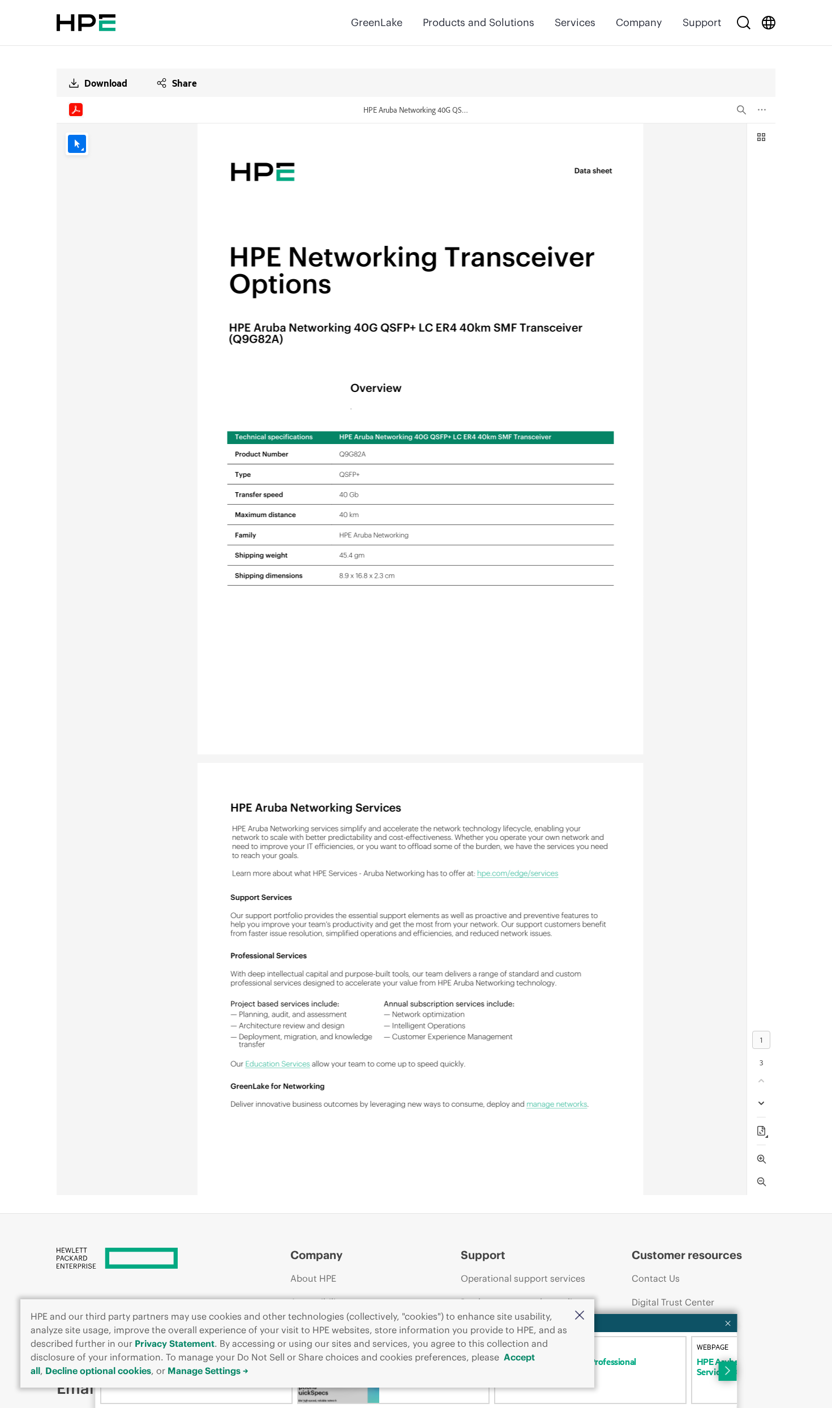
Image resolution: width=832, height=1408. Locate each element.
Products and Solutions (478, 22)
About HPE (313, 1278)
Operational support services (523, 1278)
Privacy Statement (175, 1343)
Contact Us (656, 1278)
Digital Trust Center (673, 1302)
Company (639, 22)
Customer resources (687, 1255)
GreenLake (376, 22)
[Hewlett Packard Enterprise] (86, 22)
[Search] (743, 22)
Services (575, 22)
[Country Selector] (768, 22)
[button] (579, 1316)
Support (702, 22)
